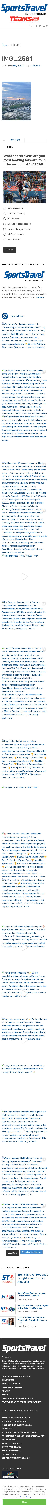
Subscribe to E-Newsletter (16, 1376)
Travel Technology (12, 1443)
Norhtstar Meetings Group (16, 1417)
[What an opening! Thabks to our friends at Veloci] (24, 1178)
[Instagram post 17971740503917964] (24, 576)
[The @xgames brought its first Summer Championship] (24, 623)
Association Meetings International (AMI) (23, 1436)
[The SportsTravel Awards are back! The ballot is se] (24, 437)
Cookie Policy (25, 1497)
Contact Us (8, 1380)
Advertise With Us (11, 1384)
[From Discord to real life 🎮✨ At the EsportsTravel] (24, 993)
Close (24, 1502)
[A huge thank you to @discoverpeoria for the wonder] (24, 1086)
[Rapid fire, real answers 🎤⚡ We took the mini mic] (24, 1040)
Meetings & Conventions (14, 1421)
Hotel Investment (11, 1451)
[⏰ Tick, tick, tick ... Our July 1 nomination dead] (24, 854)
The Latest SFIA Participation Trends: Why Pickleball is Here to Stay (32, 1320)
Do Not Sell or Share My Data (17, 1398)
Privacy (6, 1391)
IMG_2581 (15, 140)
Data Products (9, 1454)
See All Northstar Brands (16, 1458)
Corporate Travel (11, 1447)
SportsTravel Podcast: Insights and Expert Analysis (33, 1278)
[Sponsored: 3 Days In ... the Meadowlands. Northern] (24, 715)
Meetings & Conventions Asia (17, 1425)
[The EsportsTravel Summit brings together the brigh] (24, 1132)
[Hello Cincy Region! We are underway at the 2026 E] (24, 1225)
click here (39, 297)
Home (4, 45)
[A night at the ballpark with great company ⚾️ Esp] (24, 947)
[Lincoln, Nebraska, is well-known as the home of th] (24, 391)
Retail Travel (9, 1440)
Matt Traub (35, 65)
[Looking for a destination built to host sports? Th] (24, 530)
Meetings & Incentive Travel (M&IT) (20, 1432)
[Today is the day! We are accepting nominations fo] (24, 761)
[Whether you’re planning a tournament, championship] (24, 345)
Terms (5, 1395)
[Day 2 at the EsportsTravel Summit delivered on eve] (24, 901)
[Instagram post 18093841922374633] (24, 808)
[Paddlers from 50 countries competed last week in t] (24, 484)
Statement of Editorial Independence (21, 1402)
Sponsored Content (12, 1387)
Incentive (7, 1429)
